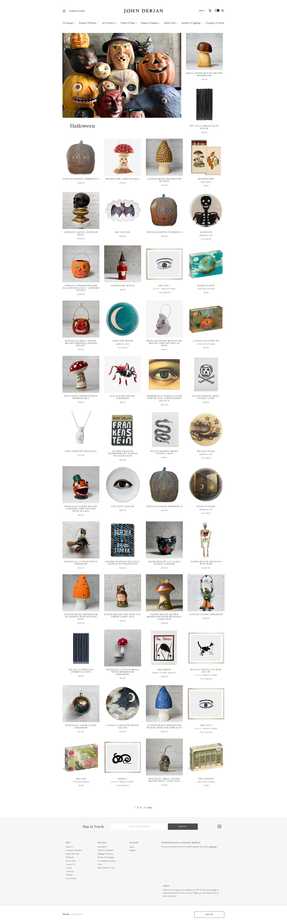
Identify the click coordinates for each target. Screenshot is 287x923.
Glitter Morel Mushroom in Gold (164, 180)
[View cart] (210, 10)
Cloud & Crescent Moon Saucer (122, 726)
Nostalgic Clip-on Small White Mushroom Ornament (122, 672)
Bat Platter (122, 232)
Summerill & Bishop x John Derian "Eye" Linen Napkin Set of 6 (164, 398)
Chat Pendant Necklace (81, 451)
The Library (206, 779)
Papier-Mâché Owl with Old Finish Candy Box (122, 615)
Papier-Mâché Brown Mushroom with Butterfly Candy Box (164, 616)
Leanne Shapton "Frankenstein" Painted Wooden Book (122, 453)
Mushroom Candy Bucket (122, 179)
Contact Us (70, 864)
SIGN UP (183, 827)
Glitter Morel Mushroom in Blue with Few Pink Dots (164, 726)
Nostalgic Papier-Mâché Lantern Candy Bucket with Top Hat (81, 508)
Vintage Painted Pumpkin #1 (164, 232)
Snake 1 (122, 779)
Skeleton (206, 232)
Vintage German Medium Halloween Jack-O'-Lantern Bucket (81, 288)
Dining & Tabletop (87, 23)
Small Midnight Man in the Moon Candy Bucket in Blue (164, 343)
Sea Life (81, 779)
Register (132, 850)
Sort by (209, 915)
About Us (69, 847)
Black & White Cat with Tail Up (206, 671)
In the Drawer (71, 878)
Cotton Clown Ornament (206, 614)
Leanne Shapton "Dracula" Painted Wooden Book (122, 563)
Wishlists (69, 875)
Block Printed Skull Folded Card (206, 397)
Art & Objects (108, 23)
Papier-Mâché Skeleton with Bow (206, 563)
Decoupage (68, 23)
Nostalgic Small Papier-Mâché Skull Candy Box (164, 780)
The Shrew (164, 670)
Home (66, 914)
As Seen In (70, 871)
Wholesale (70, 857)
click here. (213, 847)
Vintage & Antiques (149, 23)
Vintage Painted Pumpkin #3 (81, 179)
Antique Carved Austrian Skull (81, 233)
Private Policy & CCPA (106, 868)
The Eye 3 (206, 725)
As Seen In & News (77, 11)
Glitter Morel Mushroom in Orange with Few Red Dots (81, 616)
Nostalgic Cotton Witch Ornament (81, 563)
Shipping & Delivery (105, 854)
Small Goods (170, 23)
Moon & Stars (206, 451)
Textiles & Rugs (127, 23)
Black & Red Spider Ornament (122, 397)
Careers (69, 868)
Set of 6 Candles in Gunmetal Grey (80, 671)
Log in (131, 847)
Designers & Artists (215, 23)
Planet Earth (206, 286)
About (202, 11)
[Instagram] (64, 11)
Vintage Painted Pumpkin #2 (164, 506)
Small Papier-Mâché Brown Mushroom (204, 74)
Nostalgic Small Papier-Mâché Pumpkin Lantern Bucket (81, 343)
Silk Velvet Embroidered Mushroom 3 (80, 397)
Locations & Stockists (74, 850)
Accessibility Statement (107, 861)
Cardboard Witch (123, 286)
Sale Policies (102, 847)
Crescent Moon (122, 341)
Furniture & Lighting (190, 23)
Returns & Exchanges (106, 857)
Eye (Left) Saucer (122, 506)
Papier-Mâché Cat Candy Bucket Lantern (164, 563)
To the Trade (70, 861)
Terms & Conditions (105, 850)
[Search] (222, 10)
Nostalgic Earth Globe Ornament (80, 726)
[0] (216, 11)
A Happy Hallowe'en (206, 341)
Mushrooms (206, 179)
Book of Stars (206, 506)
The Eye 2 (164, 286)
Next (150, 807)
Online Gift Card (72, 854)
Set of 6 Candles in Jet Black (204, 127)
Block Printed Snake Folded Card (164, 452)
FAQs (100, 864)
